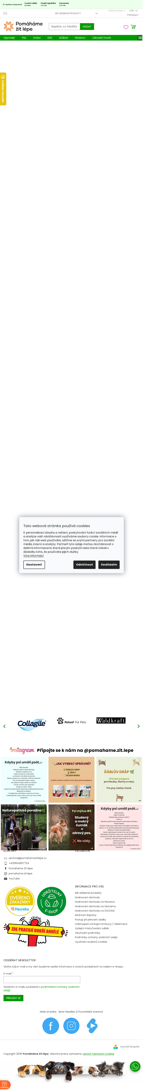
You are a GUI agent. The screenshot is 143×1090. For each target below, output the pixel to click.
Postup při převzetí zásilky (90, 919)
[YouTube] (92, 1025)
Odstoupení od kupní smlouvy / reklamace (101, 924)
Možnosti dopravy (85, 915)
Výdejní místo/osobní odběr (92, 928)
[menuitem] (9, 38)
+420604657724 (19, 863)
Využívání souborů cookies (91, 942)
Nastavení (34, 565)
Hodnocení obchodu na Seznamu (95, 906)
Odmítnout (84, 565)
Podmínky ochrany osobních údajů (96, 937)
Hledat (87, 26)
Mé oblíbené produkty (68, 13)
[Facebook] (50, 1025)
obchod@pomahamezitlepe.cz (28, 858)
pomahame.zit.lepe (20, 873)
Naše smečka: (48, 1011)
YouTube (14, 878)
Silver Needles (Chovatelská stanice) (80, 1011)
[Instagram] (71, 1025)
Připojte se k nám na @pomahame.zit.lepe (85, 750)
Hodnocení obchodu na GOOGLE (95, 910)
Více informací (33, 556)
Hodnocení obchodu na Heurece (95, 902)
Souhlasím (109, 565)
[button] (138, 726)
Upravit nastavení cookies (98, 1054)
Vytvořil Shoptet (130, 1046)
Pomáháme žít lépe (21, 868)
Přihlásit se (13, 998)
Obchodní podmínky (87, 933)
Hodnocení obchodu (87, 897)
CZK (131, 10)
